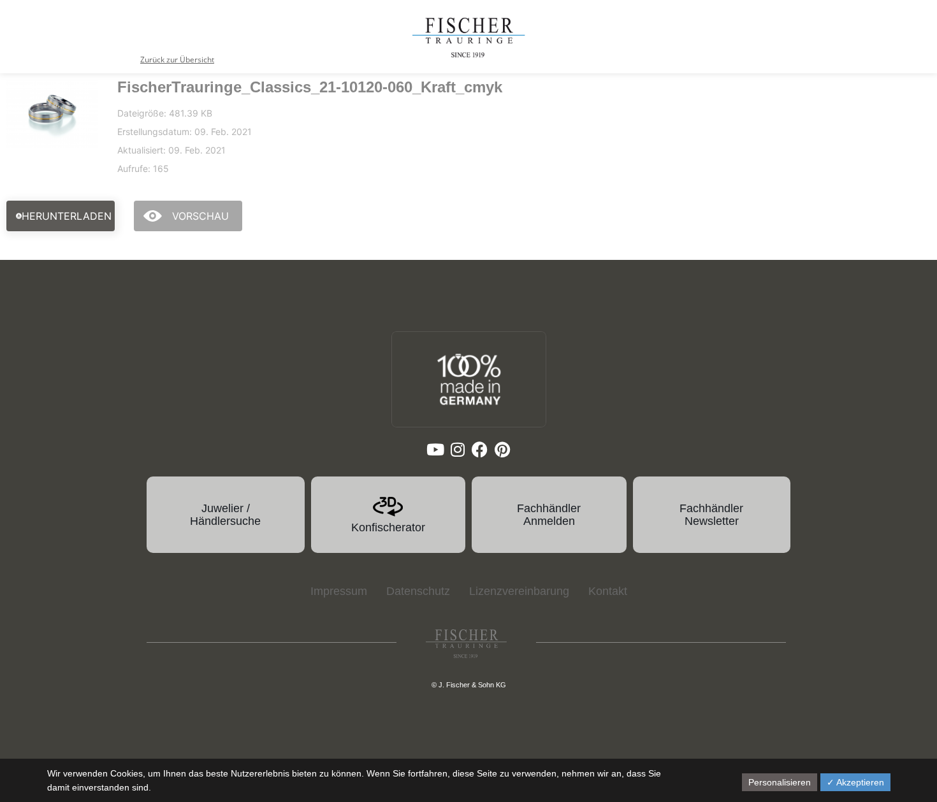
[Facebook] (480, 449)
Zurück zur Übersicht (177, 59)
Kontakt (607, 591)
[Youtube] (435, 449)
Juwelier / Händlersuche (225, 514)
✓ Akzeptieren (855, 782)
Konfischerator (388, 527)
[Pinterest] (502, 449)
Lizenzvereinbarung (519, 591)
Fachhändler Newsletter (711, 514)
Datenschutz (418, 591)
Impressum (338, 591)
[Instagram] (457, 449)
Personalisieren (779, 782)
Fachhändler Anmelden (549, 514)
